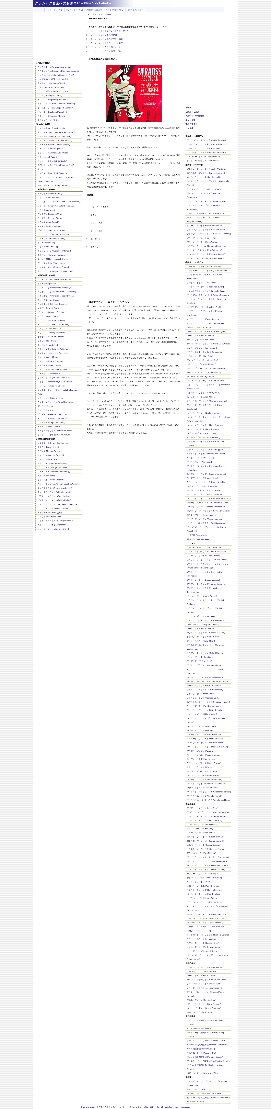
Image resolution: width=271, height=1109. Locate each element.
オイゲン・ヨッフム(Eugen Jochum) (203, 319)
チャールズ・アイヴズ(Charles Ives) (54, 492)
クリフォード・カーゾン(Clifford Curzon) (205, 653)
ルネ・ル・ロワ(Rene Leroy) (200, 1012)
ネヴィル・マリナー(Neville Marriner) (203, 413)
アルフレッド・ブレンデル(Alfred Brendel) (206, 584)
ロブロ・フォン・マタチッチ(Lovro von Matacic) (208, 511)
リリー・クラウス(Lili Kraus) (199, 767)
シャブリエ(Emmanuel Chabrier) (52, 369)
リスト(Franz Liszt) (46, 210)
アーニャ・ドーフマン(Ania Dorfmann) (204, 547)
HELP (188, 107)
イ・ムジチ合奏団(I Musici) (199, 1028)
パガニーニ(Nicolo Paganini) (50, 149)
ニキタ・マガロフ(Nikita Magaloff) (202, 714)
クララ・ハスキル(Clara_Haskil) (201, 641)
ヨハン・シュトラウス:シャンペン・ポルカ (110, 31)
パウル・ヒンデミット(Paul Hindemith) (55, 496)
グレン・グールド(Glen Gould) (200, 657)
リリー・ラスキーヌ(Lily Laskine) (202, 939)
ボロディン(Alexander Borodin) (51, 255)
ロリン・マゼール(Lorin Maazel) (201, 515)
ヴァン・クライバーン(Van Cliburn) (202, 788)
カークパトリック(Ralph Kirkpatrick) (203, 624)
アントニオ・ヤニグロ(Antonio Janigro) (204, 820)
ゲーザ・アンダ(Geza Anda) (199, 661)
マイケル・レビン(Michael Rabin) (202, 898)
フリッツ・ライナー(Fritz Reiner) (202, 238)
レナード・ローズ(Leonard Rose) (202, 951)
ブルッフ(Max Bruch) (47, 341)
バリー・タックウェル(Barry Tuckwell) (204, 1004)
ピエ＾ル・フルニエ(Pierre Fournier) (203, 886)
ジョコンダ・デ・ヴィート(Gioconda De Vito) (207, 865)
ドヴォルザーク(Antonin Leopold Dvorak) (56, 296)
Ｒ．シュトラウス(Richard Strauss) (53, 324)
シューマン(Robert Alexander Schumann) (56, 206)
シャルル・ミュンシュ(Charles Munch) (204, 189)
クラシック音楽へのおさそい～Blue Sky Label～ (73, 3)
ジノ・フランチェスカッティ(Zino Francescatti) (208, 857)
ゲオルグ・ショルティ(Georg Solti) (202, 360)
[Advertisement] (59, 37)
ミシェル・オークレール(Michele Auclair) (205, 902)
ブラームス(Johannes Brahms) (51, 238)
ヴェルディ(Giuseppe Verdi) (50, 214)
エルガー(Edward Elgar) (48, 308)
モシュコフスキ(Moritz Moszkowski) (54, 418)
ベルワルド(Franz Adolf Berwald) (52, 173)
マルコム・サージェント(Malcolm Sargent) (206, 254)
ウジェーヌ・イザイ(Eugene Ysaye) (54, 435)
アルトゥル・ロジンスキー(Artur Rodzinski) (206, 144)
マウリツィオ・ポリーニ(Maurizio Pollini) (205, 743)
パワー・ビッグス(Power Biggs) (201, 730)
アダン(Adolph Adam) (47, 157)
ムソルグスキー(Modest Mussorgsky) (54, 287)
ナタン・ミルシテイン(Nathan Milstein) (204, 878)
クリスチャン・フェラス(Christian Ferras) (205, 849)
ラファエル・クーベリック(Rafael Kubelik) (206, 482)
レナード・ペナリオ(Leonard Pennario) (204, 779)
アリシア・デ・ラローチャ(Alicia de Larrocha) (207, 560)
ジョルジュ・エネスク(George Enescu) (55, 521)
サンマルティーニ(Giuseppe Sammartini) (56, 108)
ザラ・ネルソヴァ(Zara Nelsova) (201, 853)
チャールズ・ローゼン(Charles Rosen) (204, 706)
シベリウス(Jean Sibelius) (49, 328)
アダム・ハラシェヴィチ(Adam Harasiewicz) (207, 551)
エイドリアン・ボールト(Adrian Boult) (204, 307)
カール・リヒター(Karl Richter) (201, 335)
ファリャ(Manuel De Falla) (50, 516)
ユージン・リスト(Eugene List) (201, 759)
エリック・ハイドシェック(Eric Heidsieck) (206, 620)
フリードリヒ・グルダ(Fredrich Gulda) (204, 734)
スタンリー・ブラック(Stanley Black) (203, 393)
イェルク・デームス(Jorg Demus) (202, 596)
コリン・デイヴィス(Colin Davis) (201, 364)
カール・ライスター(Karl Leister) (201, 975)
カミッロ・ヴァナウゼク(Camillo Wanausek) (207, 980)
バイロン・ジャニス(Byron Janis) (202, 726)
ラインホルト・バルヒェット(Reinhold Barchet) (208, 935)
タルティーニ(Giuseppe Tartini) (51, 83)
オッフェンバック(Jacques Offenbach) (55, 251)
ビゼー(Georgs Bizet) (47, 283)
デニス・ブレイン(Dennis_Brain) (201, 1000)
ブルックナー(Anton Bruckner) (51, 230)
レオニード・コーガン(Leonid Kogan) (203, 947)
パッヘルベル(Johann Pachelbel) (52, 112)
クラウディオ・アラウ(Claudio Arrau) (203, 637)
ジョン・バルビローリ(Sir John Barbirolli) (205, 380)
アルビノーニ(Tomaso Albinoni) (51, 116)
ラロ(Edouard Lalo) (46, 242)
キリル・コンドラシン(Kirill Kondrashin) (204, 352)
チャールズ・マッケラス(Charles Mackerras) (207, 401)
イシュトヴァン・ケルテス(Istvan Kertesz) (206, 291)
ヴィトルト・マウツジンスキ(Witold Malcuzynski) (209, 792)
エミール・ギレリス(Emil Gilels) (201, 616)
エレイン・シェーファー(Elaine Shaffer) (205, 967)
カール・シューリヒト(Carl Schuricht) (204, 177)
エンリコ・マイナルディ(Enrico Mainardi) (205, 841)
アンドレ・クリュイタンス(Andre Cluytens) (206, 169)
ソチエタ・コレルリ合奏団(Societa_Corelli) (206, 1040)
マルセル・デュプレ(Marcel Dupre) (202, 751)
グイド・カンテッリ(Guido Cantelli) (203, 161)
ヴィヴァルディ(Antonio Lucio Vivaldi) (54, 67)
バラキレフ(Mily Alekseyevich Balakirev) (55, 382)
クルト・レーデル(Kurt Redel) (200, 356)
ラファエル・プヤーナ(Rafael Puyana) (204, 763)
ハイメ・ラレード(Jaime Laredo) (201, 882)
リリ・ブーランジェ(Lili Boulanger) (53, 529)
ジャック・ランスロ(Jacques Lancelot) (204, 988)
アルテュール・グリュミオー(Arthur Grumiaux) (208, 812)
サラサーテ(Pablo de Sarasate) (51, 337)
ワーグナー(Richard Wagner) (50, 218)
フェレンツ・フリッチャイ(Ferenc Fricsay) (206, 230)
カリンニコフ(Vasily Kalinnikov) (51, 332)
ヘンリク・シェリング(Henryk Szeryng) (204, 890)
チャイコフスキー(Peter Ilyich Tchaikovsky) (57, 292)
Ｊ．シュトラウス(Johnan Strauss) (53, 234)
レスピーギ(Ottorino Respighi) (51, 455)
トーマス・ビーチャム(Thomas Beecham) (205, 213)
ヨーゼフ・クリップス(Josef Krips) (202, 478)
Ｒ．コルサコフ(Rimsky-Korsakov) (53, 304)
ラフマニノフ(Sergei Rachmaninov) (53, 443)
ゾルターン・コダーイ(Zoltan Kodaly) (54, 500)
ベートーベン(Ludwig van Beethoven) (54, 136)
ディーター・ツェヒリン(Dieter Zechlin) (204, 710)
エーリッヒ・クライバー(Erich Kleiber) (204, 148)
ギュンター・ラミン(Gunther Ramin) (203, 156)
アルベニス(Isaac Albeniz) (49, 426)
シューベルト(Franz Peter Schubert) (54, 144)
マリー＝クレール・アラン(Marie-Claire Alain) (207, 747)
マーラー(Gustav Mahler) (49, 316)
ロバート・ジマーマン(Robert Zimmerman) (206, 507)
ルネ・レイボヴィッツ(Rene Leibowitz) (204, 494)
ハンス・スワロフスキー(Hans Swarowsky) (206, 425)
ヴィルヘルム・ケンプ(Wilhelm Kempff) (204, 796)
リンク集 (189, 128)
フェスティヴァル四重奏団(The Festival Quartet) (208, 1061)
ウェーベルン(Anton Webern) (51, 480)
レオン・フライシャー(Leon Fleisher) (203, 775)
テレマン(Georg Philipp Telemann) (53, 99)
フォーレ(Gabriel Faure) (48, 357)
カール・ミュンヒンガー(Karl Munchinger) (206, 331)
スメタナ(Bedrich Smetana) (50, 226)
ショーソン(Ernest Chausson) (51, 361)
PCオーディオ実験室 (194, 116)
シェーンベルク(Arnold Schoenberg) (54, 471)
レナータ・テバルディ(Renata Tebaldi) (204, 1093)
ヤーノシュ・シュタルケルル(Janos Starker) (206, 918)
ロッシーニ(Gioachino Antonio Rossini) (55, 140)
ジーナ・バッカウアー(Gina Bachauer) (204, 685)
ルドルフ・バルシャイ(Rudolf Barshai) (204, 490)
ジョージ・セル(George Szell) (200, 376)
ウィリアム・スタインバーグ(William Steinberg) (208, 295)
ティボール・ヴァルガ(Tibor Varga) (202, 873)
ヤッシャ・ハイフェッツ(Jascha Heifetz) (205, 922)
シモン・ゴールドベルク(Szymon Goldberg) (206, 368)
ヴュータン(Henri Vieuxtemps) (51, 263)
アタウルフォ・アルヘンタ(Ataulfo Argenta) (206, 140)
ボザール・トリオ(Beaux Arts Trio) (202, 1073)
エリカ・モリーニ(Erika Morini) (201, 833)
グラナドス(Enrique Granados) (51, 422)
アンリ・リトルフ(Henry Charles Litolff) (55, 271)
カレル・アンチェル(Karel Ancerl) (202, 348)
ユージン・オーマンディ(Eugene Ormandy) (206, 474)
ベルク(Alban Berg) (46, 476)
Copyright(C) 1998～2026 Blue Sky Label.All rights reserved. (160, 1107)
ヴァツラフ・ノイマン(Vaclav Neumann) (205, 519)
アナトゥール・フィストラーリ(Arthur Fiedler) (207, 270)
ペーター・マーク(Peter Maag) (201, 458)
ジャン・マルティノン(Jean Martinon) (204, 372)
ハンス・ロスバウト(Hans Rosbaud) (203, 429)
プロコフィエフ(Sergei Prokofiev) (52, 467)
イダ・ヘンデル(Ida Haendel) (200, 828)
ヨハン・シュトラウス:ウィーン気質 (107, 43)
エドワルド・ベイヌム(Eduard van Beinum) (206, 152)
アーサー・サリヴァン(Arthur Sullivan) (55, 431)
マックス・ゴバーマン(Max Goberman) (204, 250)
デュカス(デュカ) (45, 406)
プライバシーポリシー (118, 1107)
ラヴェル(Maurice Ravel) (49, 451)
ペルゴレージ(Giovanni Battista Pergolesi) (56, 104)
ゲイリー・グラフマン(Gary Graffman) (204, 665)
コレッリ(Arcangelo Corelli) (50, 95)
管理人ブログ (191, 124)
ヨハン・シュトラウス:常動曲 (104, 35)
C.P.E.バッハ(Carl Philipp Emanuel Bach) (56, 165)
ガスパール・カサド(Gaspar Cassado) (204, 845)
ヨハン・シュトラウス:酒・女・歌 (106, 47)
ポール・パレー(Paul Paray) (199, 462)
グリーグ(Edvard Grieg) (48, 300)
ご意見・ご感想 (192, 112)
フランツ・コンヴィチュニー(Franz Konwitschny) (209, 234)
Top (109, 15)
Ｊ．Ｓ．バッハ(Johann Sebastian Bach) (56, 75)
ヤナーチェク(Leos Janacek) (50, 365)
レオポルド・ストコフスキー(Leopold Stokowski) (209, 498)
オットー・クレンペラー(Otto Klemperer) (205, 323)
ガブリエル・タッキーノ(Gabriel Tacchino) (206, 633)
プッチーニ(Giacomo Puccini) (51, 312)
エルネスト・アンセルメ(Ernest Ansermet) (206, 173)
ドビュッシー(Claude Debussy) (51, 320)
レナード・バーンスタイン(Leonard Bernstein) (208, 502)
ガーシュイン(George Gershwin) (52, 463)
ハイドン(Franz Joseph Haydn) (51, 128)
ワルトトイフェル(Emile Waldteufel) (54, 349)
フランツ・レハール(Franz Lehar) (53, 508)
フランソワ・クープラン (48, 120)
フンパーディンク (45, 410)
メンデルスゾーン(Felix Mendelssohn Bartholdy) (59, 202)
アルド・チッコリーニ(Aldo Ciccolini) (203, 580)
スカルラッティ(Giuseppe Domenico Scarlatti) (58, 71)
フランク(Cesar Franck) (48, 222)
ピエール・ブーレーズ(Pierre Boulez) (203, 437)
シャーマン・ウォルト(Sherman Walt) (204, 984)
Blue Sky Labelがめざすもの (93, 1107)
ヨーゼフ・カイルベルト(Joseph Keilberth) (206, 258)
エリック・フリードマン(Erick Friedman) (205, 837)
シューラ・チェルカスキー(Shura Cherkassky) (207, 681)
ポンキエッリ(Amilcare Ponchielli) (53, 353)
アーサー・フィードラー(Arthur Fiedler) (204, 266)
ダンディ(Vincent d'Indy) (48, 345)
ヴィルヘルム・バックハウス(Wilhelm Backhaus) (208, 800)
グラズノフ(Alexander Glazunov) (52, 414)
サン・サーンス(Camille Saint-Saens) (54, 279)
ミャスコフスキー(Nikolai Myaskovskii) (55, 488)
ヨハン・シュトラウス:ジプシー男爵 (107, 39)
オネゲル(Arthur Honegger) (50, 512)
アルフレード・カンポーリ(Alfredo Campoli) (206, 816)
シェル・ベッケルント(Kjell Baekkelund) (205, 677)
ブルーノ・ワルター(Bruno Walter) (202, 242)
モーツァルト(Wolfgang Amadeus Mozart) (56, 132)
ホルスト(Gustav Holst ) (48, 447)
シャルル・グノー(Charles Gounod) (53, 267)
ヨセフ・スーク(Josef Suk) (199, 931)
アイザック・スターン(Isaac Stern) (202, 808)
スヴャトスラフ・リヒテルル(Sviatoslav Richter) (208, 702)
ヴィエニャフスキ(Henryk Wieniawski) (55, 377)
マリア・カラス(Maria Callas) (200, 1089)
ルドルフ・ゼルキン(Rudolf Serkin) (202, 771)
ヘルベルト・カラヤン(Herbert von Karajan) (206, 454)
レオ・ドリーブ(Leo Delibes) (50, 398)
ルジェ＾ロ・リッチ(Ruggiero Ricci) (203, 943)
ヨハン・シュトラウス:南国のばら (106, 51)
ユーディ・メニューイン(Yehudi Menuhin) (205, 926)
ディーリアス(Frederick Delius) (51, 386)
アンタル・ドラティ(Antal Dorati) (202, 283)
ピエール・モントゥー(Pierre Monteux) (204, 225)
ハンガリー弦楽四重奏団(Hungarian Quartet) (207, 1045)
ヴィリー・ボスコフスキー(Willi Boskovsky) (206, 523)
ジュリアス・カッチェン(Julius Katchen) (205, 690)
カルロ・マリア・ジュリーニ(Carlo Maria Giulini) (208, 344)
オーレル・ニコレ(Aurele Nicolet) (202, 971)
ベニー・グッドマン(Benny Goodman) (204, 1008)
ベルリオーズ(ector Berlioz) (50, 193)
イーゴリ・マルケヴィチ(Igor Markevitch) (205, 287)
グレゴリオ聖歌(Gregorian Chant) (53, 91)
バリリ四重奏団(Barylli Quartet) (201, 1049)
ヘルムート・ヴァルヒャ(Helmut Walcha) (205, 738)
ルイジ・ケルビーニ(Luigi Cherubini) (54, 185)
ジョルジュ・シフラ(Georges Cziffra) (203, 698)
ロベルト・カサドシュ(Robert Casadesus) (206, 783)
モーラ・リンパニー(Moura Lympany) (203, 755)
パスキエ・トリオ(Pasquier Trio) (201, 1053)
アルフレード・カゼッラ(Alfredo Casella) (56, 525)
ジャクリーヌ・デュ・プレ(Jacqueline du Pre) (207, 861)
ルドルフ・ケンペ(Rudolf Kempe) (202, 486)
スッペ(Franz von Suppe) (49, 247)
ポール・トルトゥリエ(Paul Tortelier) (203, 894)
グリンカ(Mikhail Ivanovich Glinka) (53, 259)
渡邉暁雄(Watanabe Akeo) (198, 539)
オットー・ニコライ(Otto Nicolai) (52, 161)
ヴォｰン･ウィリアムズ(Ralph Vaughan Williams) (59, 484)
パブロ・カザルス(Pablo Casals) (201, 433)
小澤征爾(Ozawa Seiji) (197, 535)
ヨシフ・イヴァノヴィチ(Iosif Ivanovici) (55, 402)
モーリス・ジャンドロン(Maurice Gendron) (206, 914)
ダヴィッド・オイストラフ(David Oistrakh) (206, 869)
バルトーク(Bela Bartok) (48, 459)
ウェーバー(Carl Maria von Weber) (53, 153)
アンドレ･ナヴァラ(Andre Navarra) (202, 824)
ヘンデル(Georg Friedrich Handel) (53, 79)
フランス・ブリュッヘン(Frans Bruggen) (205, 449)
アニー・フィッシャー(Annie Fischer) (203, 555)
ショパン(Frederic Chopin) (49, 197)
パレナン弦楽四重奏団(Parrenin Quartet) (205, 1057)
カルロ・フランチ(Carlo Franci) (201, 340)
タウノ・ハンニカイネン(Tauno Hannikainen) (207, 201)
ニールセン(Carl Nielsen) (49, 373)
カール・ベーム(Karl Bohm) (199, 327)
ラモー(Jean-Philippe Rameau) (51, 87)
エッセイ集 (190, 120)
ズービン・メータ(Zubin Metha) (201, 397)
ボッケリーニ (43, 169)
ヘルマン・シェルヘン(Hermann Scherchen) (207, 246)
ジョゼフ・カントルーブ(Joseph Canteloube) (58, 504)
